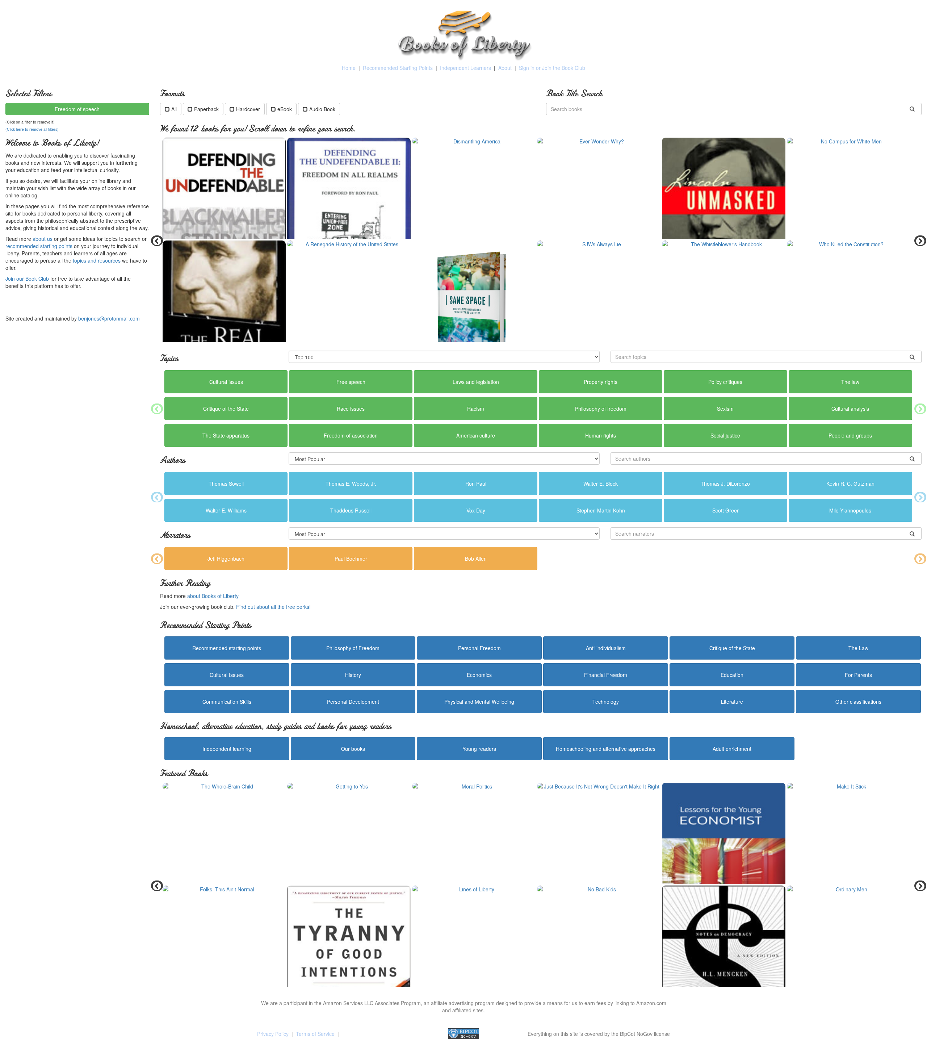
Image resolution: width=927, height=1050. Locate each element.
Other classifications (858, 701)
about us (43, 238)
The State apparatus (225, 435)
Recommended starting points (226, 648)
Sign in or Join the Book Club (552, 67)
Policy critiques (725, 381)
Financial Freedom (605, 674)
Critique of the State (226, 408)
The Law (858, 648)
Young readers (479, 748)
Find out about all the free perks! (273, 606)
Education (732, 674)
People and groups (850, 435)
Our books (353, 748)
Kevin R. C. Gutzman (850, 483)
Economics (479, 674)
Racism (475, 408)
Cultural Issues (227, 674)
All (174, 109)
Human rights (600, 435)
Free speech (350, 381)
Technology (605, 701)
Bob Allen (476, 558)
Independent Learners (465, 67)
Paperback (206, 109)
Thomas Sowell (226, 483)
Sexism (725, 408)
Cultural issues (226, 381)
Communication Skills (226, 701)
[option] (541, 240)
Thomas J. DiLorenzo (725, 483)
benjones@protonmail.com (109, 318)
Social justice (725, 435)
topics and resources (97, 260)
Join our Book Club (27, 278)
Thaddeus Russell (351, 510)
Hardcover (248, 109)
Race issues (351, 408)
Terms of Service (315, 1033)
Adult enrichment (732, 748)
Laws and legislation (476, 381)
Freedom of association (351, 435)
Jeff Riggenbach (225, 558)
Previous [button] (154, 240)
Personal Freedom (479, 648)
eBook (284, 109)
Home (349, 67)
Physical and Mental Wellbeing (479, 701)
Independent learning (226, 748)
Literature (732, 701)
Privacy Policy (273, 1033)
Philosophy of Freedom (352, 648)
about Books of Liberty (213, 595)
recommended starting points (38, 246)
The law (850, 381)
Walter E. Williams (226, 510)
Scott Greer (725, 510)
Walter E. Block (600, 483)
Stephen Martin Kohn (600, 510)
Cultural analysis (850, 408)
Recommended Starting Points (398, 67)
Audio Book (322, 109)
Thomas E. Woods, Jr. (351, 483)
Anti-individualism (606, 648)
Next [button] (918, 240)
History (353, 674)
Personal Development (353, 701)
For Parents (858, 674)
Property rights (600, 381)
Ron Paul (475, 483)
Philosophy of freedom (600, 408)
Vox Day (475, 510)
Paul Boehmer (351, 558)
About (505, 67)
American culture (475, 435)
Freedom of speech (77, 109)
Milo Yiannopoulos (850, 510)
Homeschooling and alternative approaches (605, 748)
